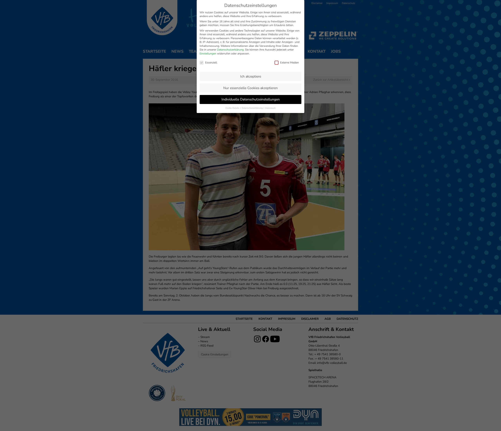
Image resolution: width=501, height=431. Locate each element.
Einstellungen (208, 53)
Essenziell (211, 62)
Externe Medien (289, 62)
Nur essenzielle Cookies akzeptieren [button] (250, 88)
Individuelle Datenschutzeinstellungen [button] (251, 99)
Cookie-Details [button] (232, 108)
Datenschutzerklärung (230, 50)
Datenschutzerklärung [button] (252, 108)
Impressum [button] (270, 108)
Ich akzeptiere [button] (250, 76)
